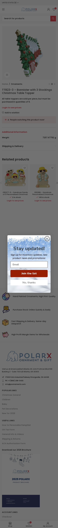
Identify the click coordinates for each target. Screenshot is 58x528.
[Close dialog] (47, 238)
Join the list (29, 273)
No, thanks (29, 282)
